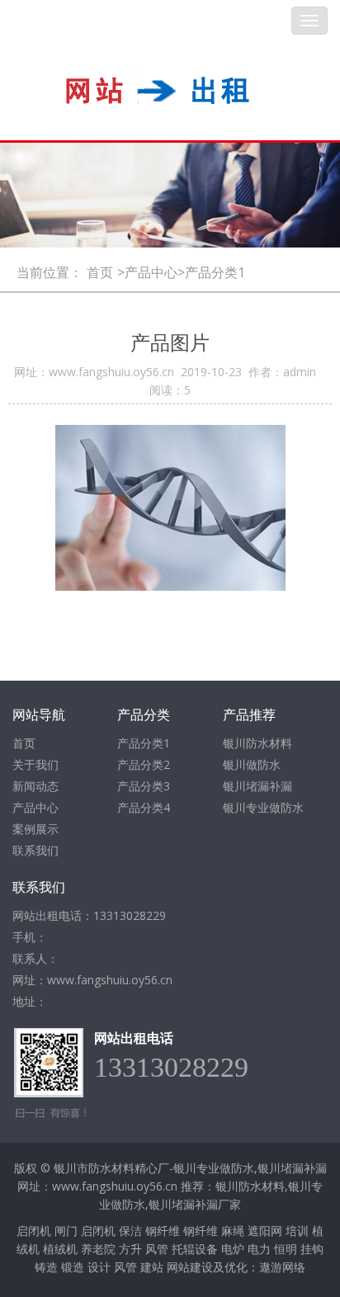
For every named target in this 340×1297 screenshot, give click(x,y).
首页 (100, 272)
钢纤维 (162, 1230)
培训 (297, 1230)
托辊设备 (195, 1249)
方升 (130, 1249)
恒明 (285, 1249)
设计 (99, 1267)
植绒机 (60, 1249)
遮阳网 (265, 1230)
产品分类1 (143, 743)
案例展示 (35, 829)
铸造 (46, 1267)
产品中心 (35, 807)
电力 (259, 1249)
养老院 (98, 1249)
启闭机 (34, 1230)
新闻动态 (35, 786)
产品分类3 (143, 786)
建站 (151, 1267)
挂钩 (311, 1249)
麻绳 (232, 1230)
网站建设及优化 (207, 1267)
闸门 (66, 1230)
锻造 (72, 1267)
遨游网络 (282, 1267)
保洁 (130, 1230)
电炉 (232, 1249)
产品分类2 (143, 764)
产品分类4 (143, 807)
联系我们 (35, 850)
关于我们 (35, 764)
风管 (156, 1249)
